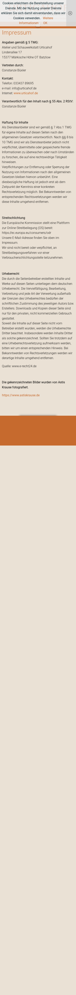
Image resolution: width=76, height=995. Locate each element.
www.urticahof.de (26, 93)
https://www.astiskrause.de (21, 395)
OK (45, 23)
